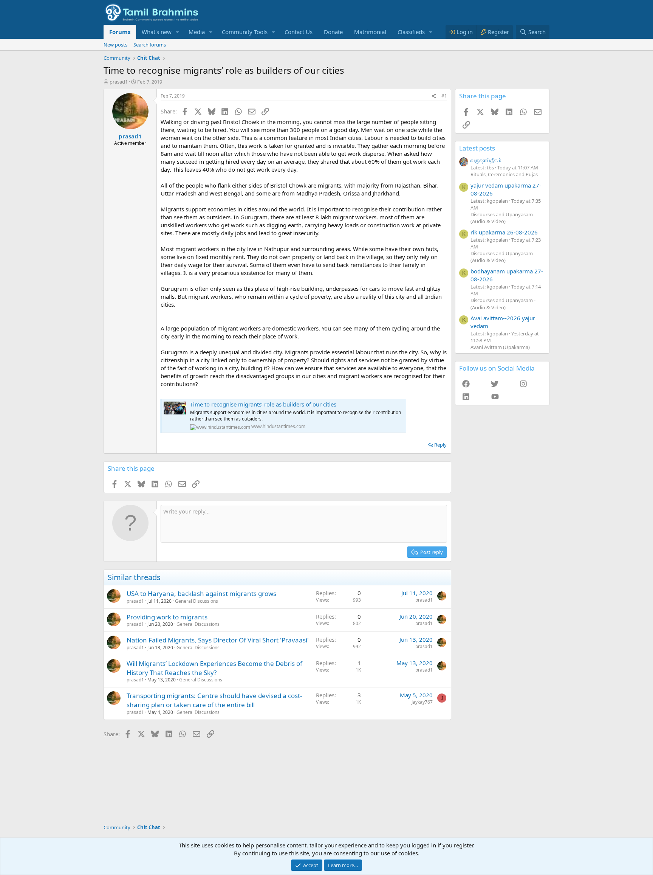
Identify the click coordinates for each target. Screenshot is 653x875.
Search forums (149, 44)
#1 (444, 96)
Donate (333, 32)
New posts (115, 44)
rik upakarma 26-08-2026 (504, 232)
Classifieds (411, 32)
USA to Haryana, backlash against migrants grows (201, 593)
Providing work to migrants (167, 617)
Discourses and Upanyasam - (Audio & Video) (502, 218)
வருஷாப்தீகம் (485, 160)
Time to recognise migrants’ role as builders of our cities (263, 404)
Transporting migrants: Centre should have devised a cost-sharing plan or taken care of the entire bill (214, 700)
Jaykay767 (422, 702)
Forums (119, 32)
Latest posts (477, 148)
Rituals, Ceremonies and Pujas (504, 174)
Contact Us (299, 32)
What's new (157, 32)
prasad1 (119, 81)
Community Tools (245, 32)
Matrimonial (370, 32)
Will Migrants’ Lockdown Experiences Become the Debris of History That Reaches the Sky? (214, 668)
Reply (440, 444)
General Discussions (196, 601)
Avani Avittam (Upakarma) (500, 347)
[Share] (434, 96)
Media (197, 32)
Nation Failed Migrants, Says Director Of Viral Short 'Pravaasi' (218, 640)
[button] (177, 32)
